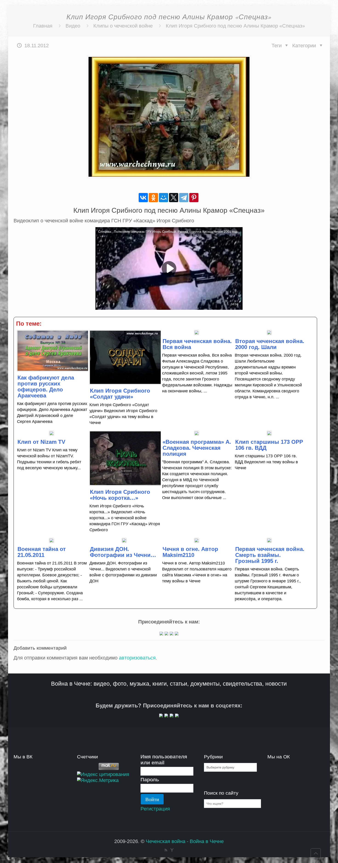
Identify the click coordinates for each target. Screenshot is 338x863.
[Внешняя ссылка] (161, 634)
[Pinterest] (193, 197)
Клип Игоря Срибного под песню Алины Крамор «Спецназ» (235, 26)
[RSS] (165, 850)
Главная (42, 26)
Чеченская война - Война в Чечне (185, 841)
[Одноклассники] (153, 197)
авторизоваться (137, 658)
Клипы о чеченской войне (123, 26)
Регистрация (155, 809)
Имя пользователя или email (163, 759)
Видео (73, 26)
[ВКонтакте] (143, 197)
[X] (173, 197)
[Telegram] (183, 197)
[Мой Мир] (163, 197)
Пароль (149, 779)
